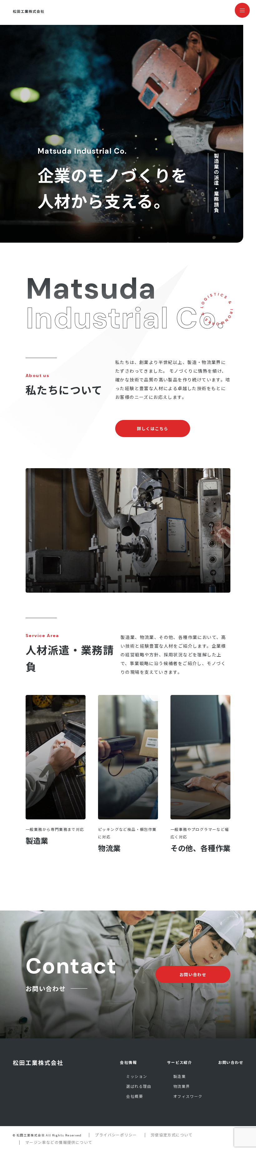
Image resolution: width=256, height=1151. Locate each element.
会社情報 (128, 1062)
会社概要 (134, 1096)
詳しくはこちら (153, 428)
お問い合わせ (230, 1062)
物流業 (109, 847)
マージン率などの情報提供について (58, 1142)
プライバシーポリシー (116, 1134)
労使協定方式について (172, 1134)
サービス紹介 (179, 1062)
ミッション (136, 1076)
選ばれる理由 (138, 1086)
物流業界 (181, 1086)
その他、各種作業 (200, 847)
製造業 (37, 840)
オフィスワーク (188, 1096)
